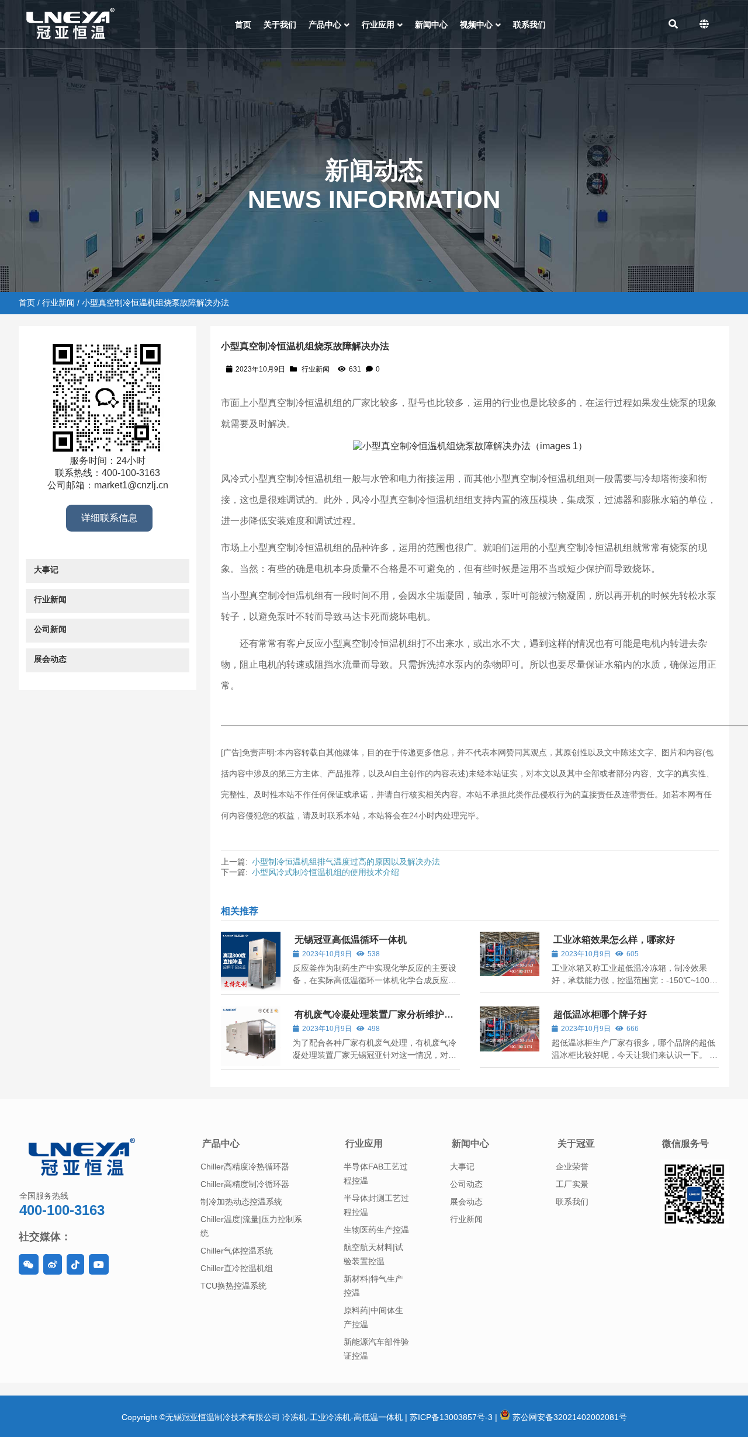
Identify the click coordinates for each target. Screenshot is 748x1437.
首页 (27, 302)
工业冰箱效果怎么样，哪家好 (614, 940)
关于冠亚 (576, 1143)
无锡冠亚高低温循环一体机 (351, 940)
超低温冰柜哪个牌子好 (600, 1014)
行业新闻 (58, 302)
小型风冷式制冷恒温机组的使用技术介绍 (325, 872)
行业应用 (364, 1143)
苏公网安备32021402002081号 (568, 1417)
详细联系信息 (109, 518)
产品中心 (221, 1143)
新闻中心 (470, 1143)
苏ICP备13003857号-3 (451, 1417)
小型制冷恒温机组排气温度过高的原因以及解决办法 (346, 861)
